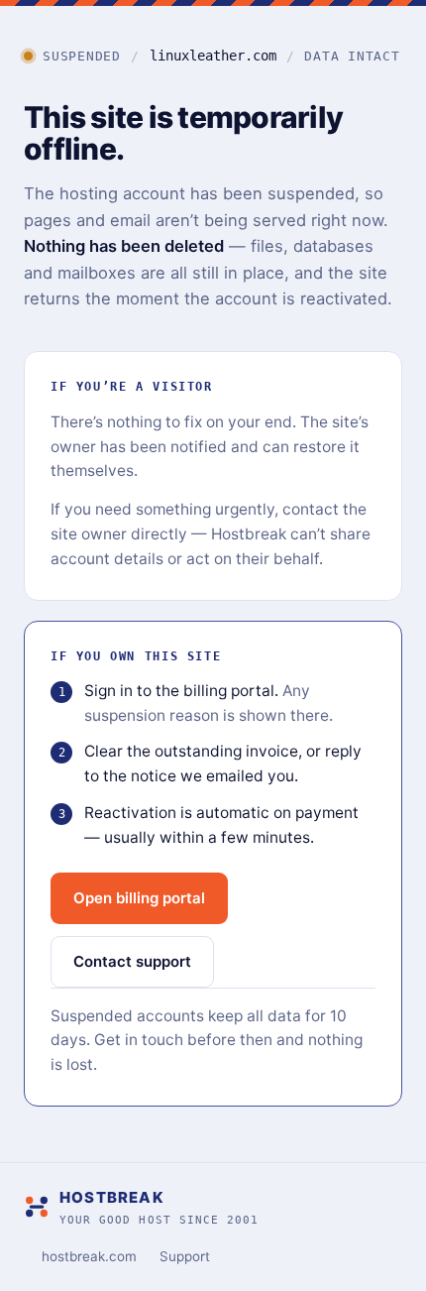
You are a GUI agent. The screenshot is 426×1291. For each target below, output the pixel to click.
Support (185, 1256)
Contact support (132, 961)
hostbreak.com (89, 1256)
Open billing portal (139, 897)
